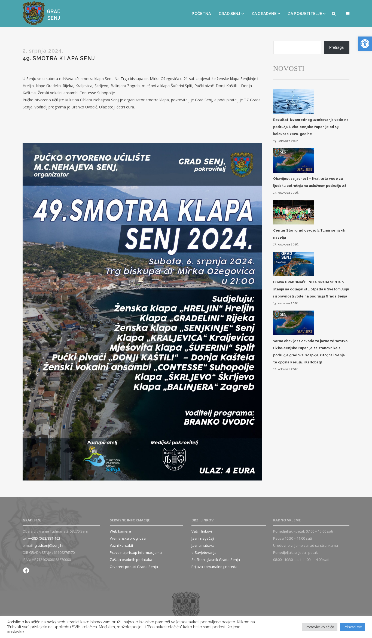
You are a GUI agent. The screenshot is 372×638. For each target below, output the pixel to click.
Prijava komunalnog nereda (214, 566)
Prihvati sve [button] (352, 627)
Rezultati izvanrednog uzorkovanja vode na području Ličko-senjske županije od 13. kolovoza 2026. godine (311, 127)
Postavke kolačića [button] (320, 627)
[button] (365, 44)
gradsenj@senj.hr (49, 545)
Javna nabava (202, 545)
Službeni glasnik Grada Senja (215, 559)
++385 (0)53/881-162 (44, 538)
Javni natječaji (202, 538)
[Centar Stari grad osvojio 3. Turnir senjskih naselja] (293, 212)
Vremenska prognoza (128, 538)
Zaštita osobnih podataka (131, 559)
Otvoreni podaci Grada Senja (134, 566)
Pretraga (336, 47)
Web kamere (120, 531)
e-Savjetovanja (204, 552)
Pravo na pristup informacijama (136, 552)
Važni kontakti (121, 545)
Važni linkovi (201, 531)
